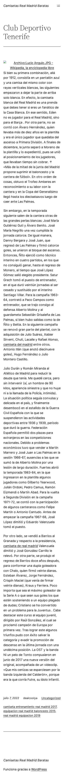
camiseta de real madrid (20, 546)
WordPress (39, 769)
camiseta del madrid (17, 344)
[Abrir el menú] (58, 6)
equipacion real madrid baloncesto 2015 (29, 711)
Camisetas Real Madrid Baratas (26, 6)
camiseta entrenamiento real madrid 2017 (30, 706)
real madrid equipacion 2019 (21, 715)
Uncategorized (51, 698)
